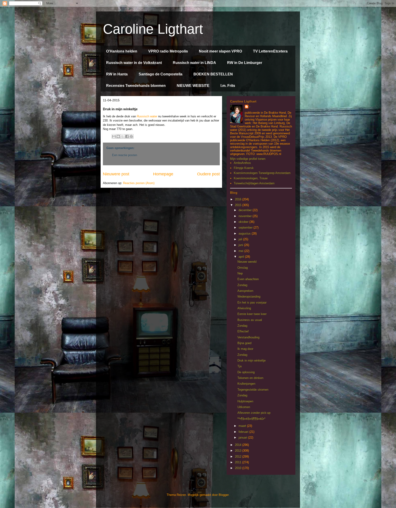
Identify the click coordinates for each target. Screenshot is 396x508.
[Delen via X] (122, 136)
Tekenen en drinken (250, 378)
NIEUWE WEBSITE (193, 86)
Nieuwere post (116, 174)
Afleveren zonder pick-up (253, 412)
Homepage (163, 174)
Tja (239, 366)
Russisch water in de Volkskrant (134, 63)
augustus (245, 233)
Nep (240, 273)
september (246, 227)
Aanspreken (245, 291)
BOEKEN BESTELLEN (213, 74)
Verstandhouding (248, 337)
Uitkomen (243, 407)
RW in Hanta (117, 74)
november (246, 216)
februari (244, 431)
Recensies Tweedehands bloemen (136, 86)
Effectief (243, 331)
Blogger (223, 495)
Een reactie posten (124, 155)
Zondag (242, 285)
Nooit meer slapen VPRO (220, 51)
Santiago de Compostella (160, 74)
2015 (238, 205)
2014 (238, 445)
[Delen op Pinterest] (131, 136)
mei (241, 251)
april (242, 256)
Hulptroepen (245, 401)
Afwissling (244, 308)
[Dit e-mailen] (114, 136)
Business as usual (249, 320)
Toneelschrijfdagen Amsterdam (254, 183)
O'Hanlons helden (121, 51)
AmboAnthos (242, 163)
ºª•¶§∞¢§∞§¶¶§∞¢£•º (251, 418)
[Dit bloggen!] (118, 136)
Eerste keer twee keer (252, 314)
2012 (238, 456)
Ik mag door (245, 349)
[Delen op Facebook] (127, 136)
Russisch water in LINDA (194, 63)
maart (243, 426)
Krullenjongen (246, 383)
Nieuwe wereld (246, 261)
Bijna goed (244, 343)
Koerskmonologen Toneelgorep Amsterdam (262, 173)
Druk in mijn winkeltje (251, 360)
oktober (244, 222)
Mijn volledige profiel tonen (247, 158)
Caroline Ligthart (153, 29)
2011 (238, 462)
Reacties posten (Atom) (138, 183)
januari (243, 437)
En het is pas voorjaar (252, 302)
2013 (238, 450)
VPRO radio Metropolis (168, 51)
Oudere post (208, 174)
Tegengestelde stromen (252, 389)
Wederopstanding (248, 296)
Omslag (242, 267)
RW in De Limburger (244, 63)
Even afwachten (248, 279)
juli (241, 239)
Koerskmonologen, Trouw (250, 178)
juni (241, 245)
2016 (238, 199)
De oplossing (246, 372)
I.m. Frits (227, 86)
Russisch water (147, 116)
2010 (238, 468)
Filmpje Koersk (244, 168)
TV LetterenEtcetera (270, 51)
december (246, 210)
